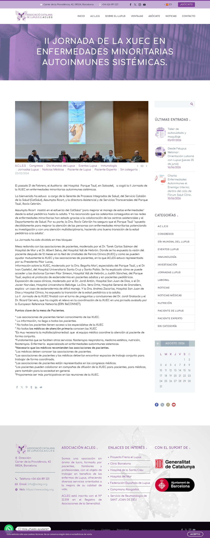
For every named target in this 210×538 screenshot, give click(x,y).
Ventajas (137, 16)
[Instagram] (139, 4)
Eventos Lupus (88, 165)
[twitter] (162, 406)
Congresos (36, 165)
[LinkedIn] (36, 387)
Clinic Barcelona (120, 463)
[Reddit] (41, 387)
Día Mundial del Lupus (60, 165)
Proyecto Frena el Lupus (125, 457)
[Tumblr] (31, 387)
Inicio (81, 16)
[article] (81, 346)
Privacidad (123, 530)
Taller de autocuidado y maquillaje (177, 133)
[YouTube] (144, 4)
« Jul (158, 344)
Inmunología (109, 165)
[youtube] (174, 406)
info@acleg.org (37, 484)
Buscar (191, 104)
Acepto (195, 534)
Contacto (188, 16)
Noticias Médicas (53, 169)
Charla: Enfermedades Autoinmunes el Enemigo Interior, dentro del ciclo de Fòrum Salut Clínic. (180, 185)
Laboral (163, 280)
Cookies (105, 530)
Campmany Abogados (124, 489)
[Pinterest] (26, 387)
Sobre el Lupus (115, 16)
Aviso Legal (88, 530)
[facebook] (156, 406)
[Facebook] (130, 4)
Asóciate (154, 16)
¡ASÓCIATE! (186, 4)
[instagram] (168, 406)
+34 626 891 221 (110, 4)
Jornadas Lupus (28, 169)
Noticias (171, 16)
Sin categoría (129, 169)
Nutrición (165, 303)
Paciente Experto (106, 169)
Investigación (167, 265)
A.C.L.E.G (95, 16)
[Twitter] (135, 4)
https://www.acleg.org (40, 489)
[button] (81, 351)
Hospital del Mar (121, 476)
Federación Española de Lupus (130, 483)
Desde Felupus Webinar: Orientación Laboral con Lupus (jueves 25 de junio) (181, 156)
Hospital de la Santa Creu (126, 470)
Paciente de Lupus (79, 169)
